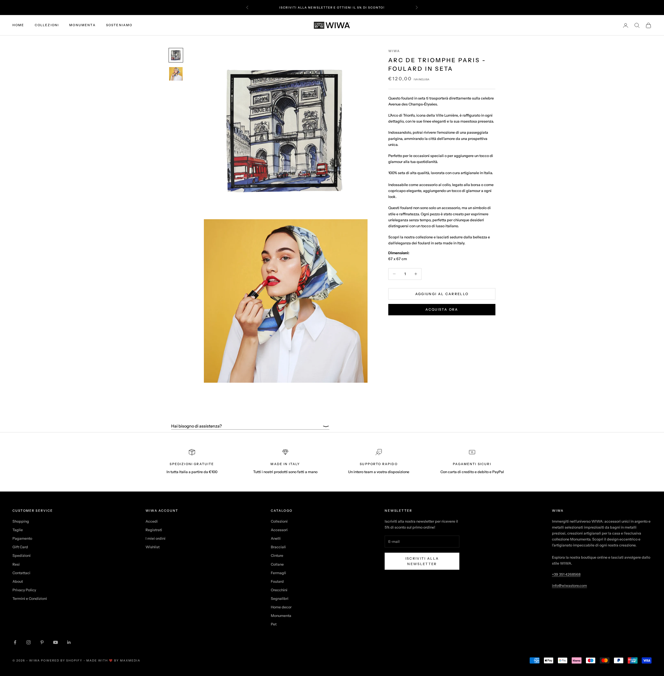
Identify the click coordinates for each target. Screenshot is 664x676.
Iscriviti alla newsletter (422, 561)
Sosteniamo (119, 25)
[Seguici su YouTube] (55, 642)
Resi (16, 564)
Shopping (20, 521)
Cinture (277, 555)
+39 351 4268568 (566, 574)
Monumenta (82, 25)
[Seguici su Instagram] (28, 642)
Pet (273, 624)
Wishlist (153, 547)
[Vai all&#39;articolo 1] (176, 55)
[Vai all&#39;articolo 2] (176, 74)
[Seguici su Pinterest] (42, 642)
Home (18, 25)
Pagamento (22, 538)
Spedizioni (21, 555)
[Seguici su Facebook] (15, 642)
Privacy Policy (24, 590)
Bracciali (278, 547)
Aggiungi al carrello (442, 293)
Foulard (277, 581)
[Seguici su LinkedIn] (69, 642)
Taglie (17, 530)
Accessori (279, 530)
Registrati (154, 530)
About (17, 581)
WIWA (394, 51)
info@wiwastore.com (569, 585)
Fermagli (278, 573)
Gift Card (20, 547)
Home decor (281, 607)
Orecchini (279, 590)
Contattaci (21, 573)
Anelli (276, 538)
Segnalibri (279, 598)
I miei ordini (155, 538)
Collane (277, 564)
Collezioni (47, 25)
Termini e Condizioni (29, 598)
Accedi (152, 521)
